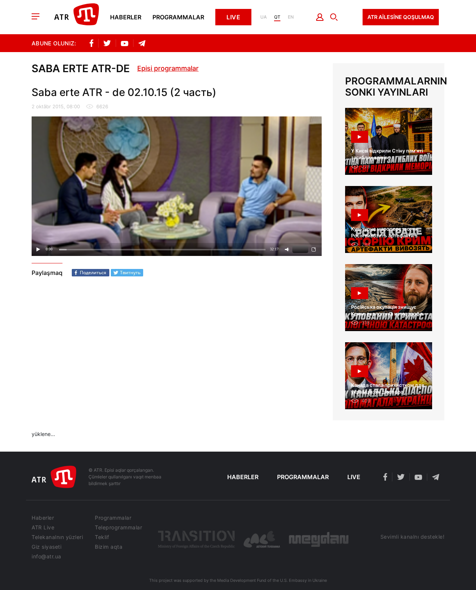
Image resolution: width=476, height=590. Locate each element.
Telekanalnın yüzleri (57, 537)
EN (291, 17)
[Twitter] (127, 272)
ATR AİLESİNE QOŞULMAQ (400, 17)
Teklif (102, 537)
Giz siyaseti (46, 546)
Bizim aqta (108, 546)
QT (277, 17)
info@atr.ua (46, 556)
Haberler (125, 17)
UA (263, 17)
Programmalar (178, 17)
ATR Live (43, 527)
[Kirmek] (320, 17)
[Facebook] (90, 272)
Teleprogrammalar (118, 527)
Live (233, 17)
